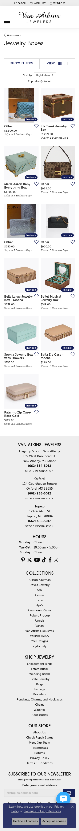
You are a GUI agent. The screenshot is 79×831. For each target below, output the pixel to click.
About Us (39, 732)
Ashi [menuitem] (39, 590)
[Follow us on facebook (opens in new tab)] (50, 560)
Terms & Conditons (39, 763)
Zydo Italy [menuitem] (39, 646)
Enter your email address (39, 785)
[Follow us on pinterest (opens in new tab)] (23, 560)
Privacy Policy (39, 758)
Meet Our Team (39, 742)
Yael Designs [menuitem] (39, 641)
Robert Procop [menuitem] (39, 615)
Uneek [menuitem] (39, 620)
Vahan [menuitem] (39, 626)
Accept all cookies (54, 821)
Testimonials (39, 748)
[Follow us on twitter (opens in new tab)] (29, 560)
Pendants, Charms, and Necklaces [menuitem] (40, 699)
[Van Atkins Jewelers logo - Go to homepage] (40, 17)
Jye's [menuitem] (39, 605)
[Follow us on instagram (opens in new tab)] (56, 560)
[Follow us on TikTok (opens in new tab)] (44, 560)
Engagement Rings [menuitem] (39, 664)
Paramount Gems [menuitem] (39, 610)
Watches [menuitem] (39, 710)
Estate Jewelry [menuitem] (40, 679)
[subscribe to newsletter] (69, 793)
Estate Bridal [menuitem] (39, 669)
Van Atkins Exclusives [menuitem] (39, 631)
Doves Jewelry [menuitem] (39, 585)
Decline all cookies (25, 821)
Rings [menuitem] (39, 684)
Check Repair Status (39, 737)
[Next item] (70, 105)
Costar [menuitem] (39, 595)
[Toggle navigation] (7, 21)
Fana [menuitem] (39, 600)
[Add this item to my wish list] (35, 125)
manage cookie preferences (42, 811)
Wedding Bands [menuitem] (39, 674)
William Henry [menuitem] (39, 636)
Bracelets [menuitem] (39, 694)
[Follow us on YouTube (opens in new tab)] (37, 560)
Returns (39, 753)
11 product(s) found (39, 81)
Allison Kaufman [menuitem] (40, 580)
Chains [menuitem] (39, 704)
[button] (19, 3)
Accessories (14, 35)
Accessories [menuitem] (40, 715)
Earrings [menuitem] (39, 689)
